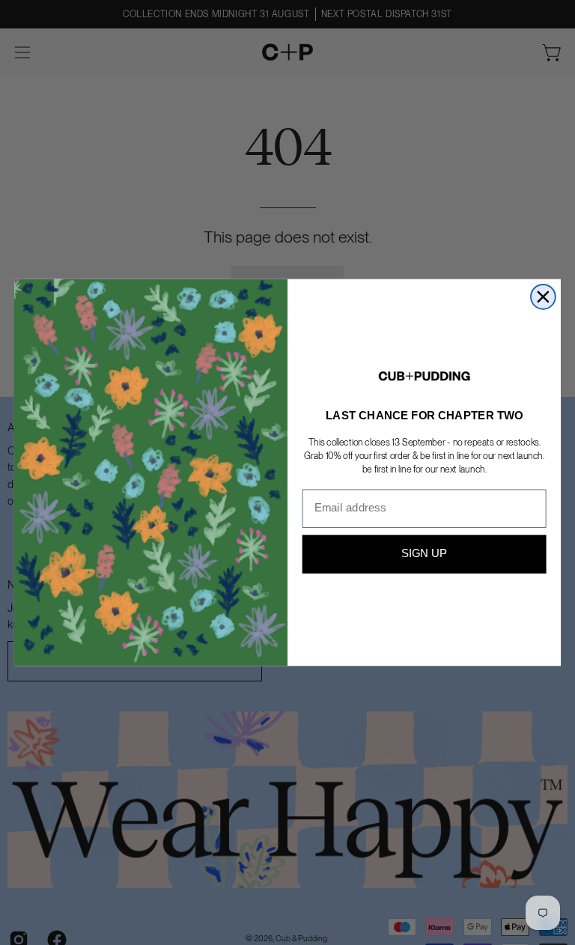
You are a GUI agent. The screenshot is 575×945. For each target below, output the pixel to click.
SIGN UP (424, 554)
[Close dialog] (543, 297)
